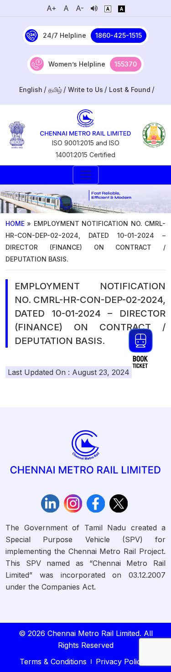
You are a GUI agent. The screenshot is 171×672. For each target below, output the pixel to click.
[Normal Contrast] (108, 8)
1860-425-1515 (118, 35)
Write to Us (85, 89)
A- (80, 8)
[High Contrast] (121, 8)
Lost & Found (129, 89)
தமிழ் (55, 89)
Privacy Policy (120, 661)
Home (15, 223)
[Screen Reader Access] (94, 8)
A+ (52, 8)
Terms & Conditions (53, 661)
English (30, 89)
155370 (125, 64)
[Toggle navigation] (86, 175)
